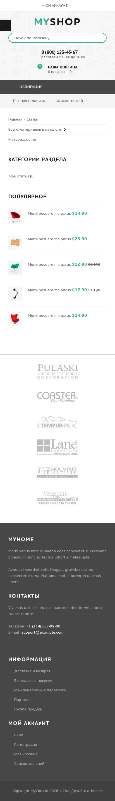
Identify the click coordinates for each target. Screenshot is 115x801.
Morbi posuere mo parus (49, 213)
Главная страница (29, 100)
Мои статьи (19, 176)
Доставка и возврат (32, 671)
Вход (18, 735)
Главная (15, 119)
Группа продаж (28, 709)
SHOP (57, 22)
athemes (95, 790)
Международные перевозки (40, 690)
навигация (30, 86)
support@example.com (42, 632)
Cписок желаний (29, 763)
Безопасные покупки (33, 680)
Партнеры (23, 699)
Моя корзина (26, 754)
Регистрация (25, 744)
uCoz (64, 790)
